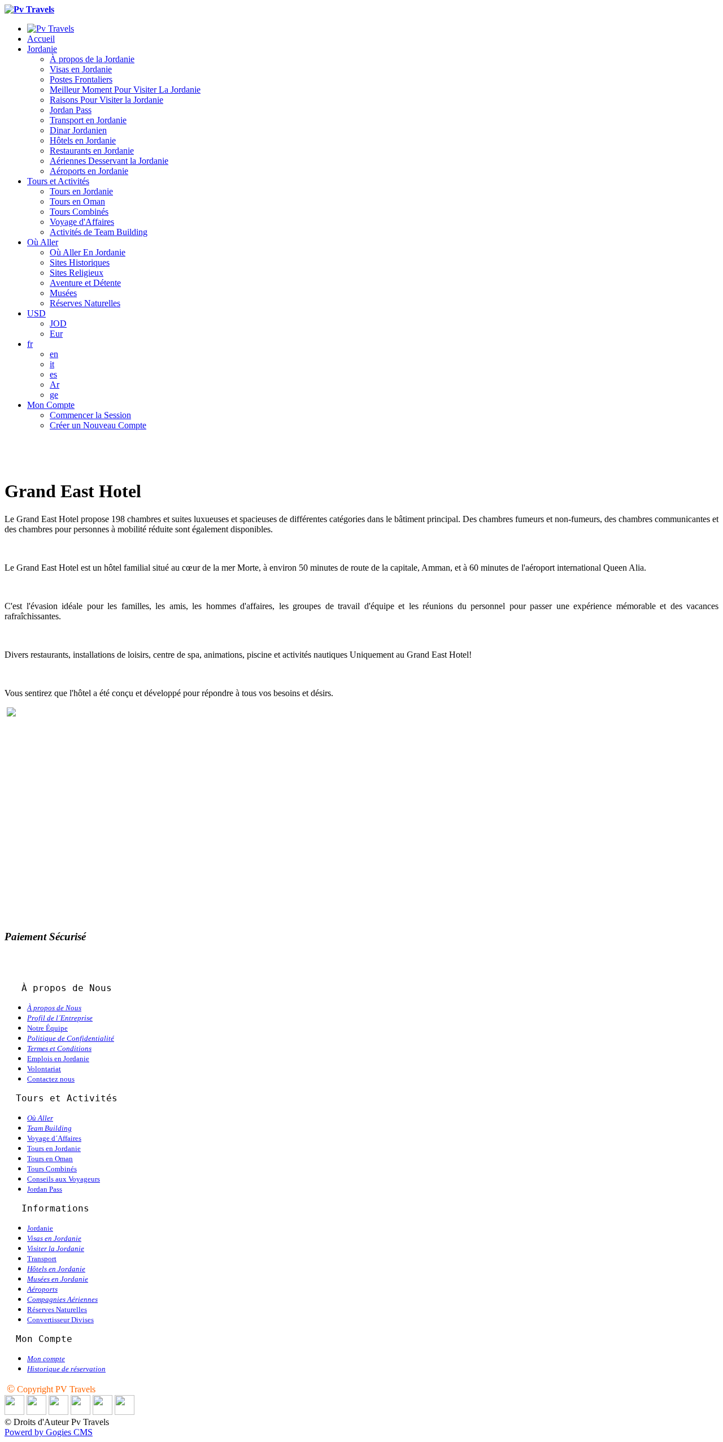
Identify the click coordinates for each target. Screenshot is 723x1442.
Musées (63, 293)
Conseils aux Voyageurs (63, 1179)
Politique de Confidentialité (70, 1038)
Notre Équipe (47, 1028)
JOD (58, 323)
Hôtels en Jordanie (83, 140)
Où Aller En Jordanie (87, 252)
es (53, 374)
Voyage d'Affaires (82, 222)
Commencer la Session (90, 415)
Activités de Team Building (98, 232)
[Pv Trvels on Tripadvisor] (80, 1412)
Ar (54, 384)
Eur (56, 333)
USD (36, 313)
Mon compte (46, 1358)
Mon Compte (51, 405)
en (54, 354)
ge (54, 394)
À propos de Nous (54, 1008)
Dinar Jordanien (78, 130)
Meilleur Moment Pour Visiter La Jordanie (125, 89)
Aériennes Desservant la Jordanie (109, 161)
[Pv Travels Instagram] (102, 1412)
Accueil (41, 39)
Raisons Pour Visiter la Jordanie (106, 100)
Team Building (49, 1128)
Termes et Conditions (59, 1048)
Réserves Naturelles (85, 303)
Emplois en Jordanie (58, 1058)
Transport (41, 1258)
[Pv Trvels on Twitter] (58, 1412)
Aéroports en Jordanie (89, 171)
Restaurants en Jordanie (92, 150)
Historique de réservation (66, 1369)
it (52, 364)
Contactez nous (51, 1079)
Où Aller (42, 242)
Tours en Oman (77, 201)
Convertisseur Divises (60, 1319)
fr (30, 344)
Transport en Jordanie (88, 120)
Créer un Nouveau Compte (98, 425)
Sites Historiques (80, 262)
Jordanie (42, 49)
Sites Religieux (76, 272)
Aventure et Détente (85, 283)
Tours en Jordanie (81, 191)
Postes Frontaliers (81, 79)
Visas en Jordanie (81, 69)
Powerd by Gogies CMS (49, 1432)
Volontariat (44, 1069)
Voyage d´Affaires (54, 1138)
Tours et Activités (58, 181)
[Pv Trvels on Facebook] (36, 1412)
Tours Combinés (79, 211)
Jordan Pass (71, 110)
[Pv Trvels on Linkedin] (14, 1412)
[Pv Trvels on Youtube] (124, 1412)
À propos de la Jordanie (92, 59)
